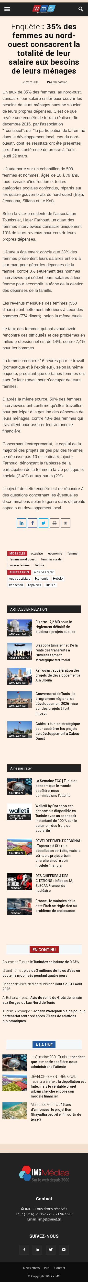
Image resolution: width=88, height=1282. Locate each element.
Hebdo (58, 578)
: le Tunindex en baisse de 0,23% (40, 962)
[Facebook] (24, 1250)
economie (55, 553)
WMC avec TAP (18, 634)
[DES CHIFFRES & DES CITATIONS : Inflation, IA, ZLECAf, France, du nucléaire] (19, 881)
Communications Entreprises (19, 817)
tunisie (39, 565)
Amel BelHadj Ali (19, 657)
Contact (59, 1268)
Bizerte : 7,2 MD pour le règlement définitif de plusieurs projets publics (55, 627)
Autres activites (19, 578)
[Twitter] (50, 1250)
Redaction (60, 82)
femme (72, 553)
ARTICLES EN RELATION (28, 609)
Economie (41, 578)
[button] (81, 9)
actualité (37, 553)
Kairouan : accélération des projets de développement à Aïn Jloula (57, 675)
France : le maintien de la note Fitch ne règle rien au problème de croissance (56, 906)
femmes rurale (51, 559)
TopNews (34, 585)
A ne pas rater (44, 572)
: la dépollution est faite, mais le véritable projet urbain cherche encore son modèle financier (58, 1086)
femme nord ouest (23, 559)
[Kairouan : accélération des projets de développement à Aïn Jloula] (19, 676)
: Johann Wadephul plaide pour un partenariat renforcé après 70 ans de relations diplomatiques (44, 1016)
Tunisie (50, 585)
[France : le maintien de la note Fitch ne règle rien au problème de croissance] (19, 906)
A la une (44, 1045)
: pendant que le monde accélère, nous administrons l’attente (58, 1062)
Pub (47, 1268)
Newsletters (31, 1268)
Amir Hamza (16, 793)
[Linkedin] (37, 1250)
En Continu (44, 949)
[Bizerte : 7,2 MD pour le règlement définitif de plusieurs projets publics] (19, 627)
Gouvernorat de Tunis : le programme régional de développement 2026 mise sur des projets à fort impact (56, 703)
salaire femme (20, 565)
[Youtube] (64, 1250)
